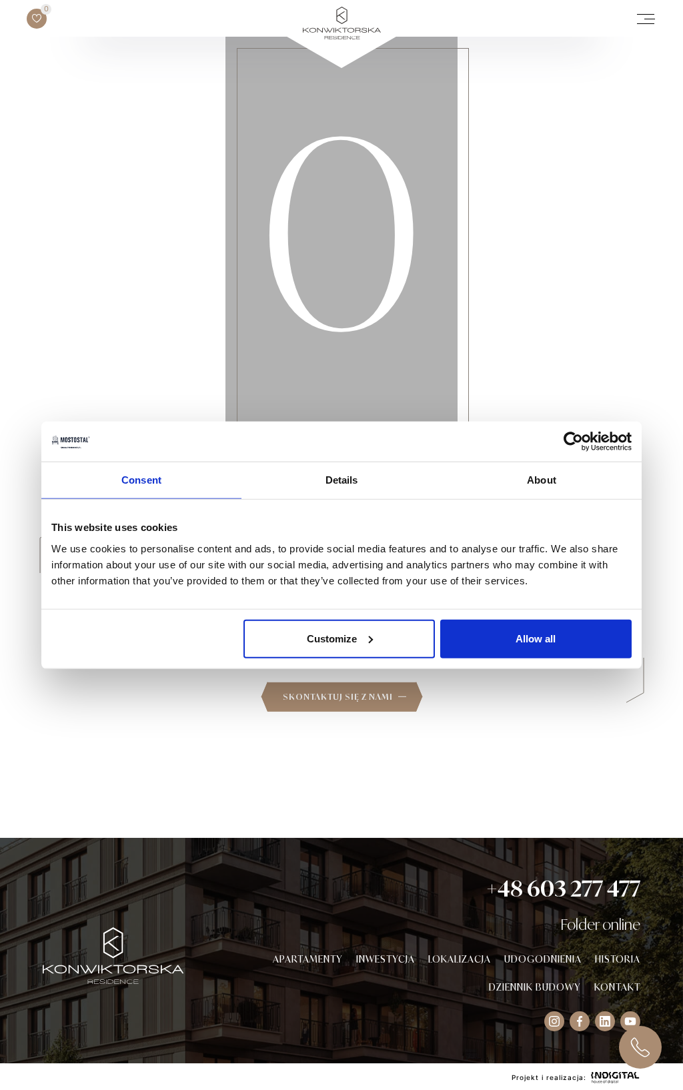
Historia (617, 959)
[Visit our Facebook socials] (580, 1021)
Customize (332, 638)
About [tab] (541, 480)
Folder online (600, 924)
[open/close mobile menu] (645, 18)
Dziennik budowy (535, 987)
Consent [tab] (141, 480)
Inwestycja (385, 959)
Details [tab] (341, 480)
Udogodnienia (543, 959)
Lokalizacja (459, 959)
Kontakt (617, 987)
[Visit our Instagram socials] (554, 1021)
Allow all (536, 638)
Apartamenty (308, 959)
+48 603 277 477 (563, 889)
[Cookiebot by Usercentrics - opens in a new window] (573, 442)
